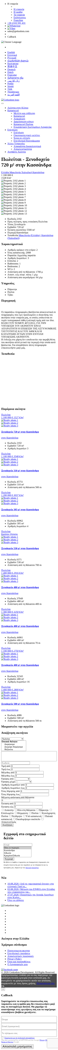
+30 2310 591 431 (16, 23)
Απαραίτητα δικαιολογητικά (27, 146)
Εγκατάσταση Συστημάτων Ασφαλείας (33, 127)
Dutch (10, 72)
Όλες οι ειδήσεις (15, 900)
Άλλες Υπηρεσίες (16, 143)
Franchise (18, 20)
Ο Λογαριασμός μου (17, 964)
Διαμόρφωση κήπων (24, 121)
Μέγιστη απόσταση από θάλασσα (17, 797)
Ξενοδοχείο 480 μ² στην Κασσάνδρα (20, 587)
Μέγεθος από (7, 772)
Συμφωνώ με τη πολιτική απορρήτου (19, 1038)
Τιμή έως (5, 769)
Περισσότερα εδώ (46, 983)
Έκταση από (7, 803)
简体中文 (12, 66)
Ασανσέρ (9, 810)
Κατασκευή (13, 110)
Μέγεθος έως (7, 775)
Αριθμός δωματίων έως (13, 788)
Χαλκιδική (26, 172)
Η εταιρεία (19, 9)
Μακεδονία (15, 172)
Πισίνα (35, 813)
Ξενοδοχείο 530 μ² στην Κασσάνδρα (20, 548)
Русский (11, 58)
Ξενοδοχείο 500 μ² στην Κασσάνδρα (20, 704)
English (11, 52)
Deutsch (11, 69)
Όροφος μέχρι (8, 781)
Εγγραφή (9, 859)
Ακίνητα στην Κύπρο (17, 107)
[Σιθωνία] (17, 853)
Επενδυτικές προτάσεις (18, 953)
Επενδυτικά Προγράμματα (27, 140)
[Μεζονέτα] (13, 749)
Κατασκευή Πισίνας (23, 124)
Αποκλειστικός (8, 822)
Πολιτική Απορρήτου (32, 868)
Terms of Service (7, 1042)
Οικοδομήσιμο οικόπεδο (28, 819)
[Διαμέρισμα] (13, 744)
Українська (13, 91)
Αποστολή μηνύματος (17, 1046)
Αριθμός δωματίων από (13, 784)
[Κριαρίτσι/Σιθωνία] (17, 855)
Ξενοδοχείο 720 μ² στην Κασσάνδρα (20, 432)
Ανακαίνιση (19, 118)
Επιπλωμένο (7, 813)
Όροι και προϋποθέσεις (18, 961)
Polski (10, 83)
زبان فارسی (13, 80)
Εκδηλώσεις (20, 17)
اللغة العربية (13, 94)
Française (12, 75)
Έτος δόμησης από (10, 791)
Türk (9, 89)
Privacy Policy (14, 959)
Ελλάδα (5, 172)
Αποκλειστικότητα (23, 149)
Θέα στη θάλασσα (26, 810)
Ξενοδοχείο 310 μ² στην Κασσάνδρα (20, 470)
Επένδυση (12, 129)
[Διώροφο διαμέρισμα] (13, 747)
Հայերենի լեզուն (17, 60)
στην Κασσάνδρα (9, 437)
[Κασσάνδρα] (17, 850)
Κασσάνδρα (38, 172)
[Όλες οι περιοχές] (17, 848)
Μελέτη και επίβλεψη (24, 113)
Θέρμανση (22, 813)
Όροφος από (7, 778)
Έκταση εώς (7, 806)
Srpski (10, 86)
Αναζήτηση (7, 825)
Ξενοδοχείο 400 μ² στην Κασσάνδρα (20, 626)
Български (12, 63)
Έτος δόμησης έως (10, 794)
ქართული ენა (15, 78)
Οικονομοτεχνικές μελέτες (27, 135)
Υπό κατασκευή (33, 816)
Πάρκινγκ (44, 810)
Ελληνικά (12, 55)
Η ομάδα (18, 12)
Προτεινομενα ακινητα (18, 950)
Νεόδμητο (17, 816)
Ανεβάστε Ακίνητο (16, 151)
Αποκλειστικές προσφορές (20, 956)
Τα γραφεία (19, 14)
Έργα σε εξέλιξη (22, 138)
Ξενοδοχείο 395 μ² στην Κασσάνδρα (20, 509)
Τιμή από (5, 766)
